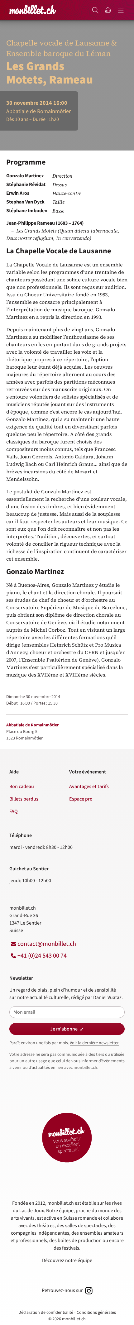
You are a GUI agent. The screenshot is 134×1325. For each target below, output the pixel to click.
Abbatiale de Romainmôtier (32, 725)
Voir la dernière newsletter (94, 1043)
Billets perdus (23, 799)
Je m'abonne (64, 1029)
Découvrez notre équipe (67, 1260)
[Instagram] (88, 1290)
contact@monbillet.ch (46, 944)
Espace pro (81, 799)
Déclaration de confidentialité (45, 1312)
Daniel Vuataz (107, 997)
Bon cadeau (21, 786)
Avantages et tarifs (89, 786)
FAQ (13, 811)
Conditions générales (96, 1312)
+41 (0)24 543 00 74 (42, 955)
